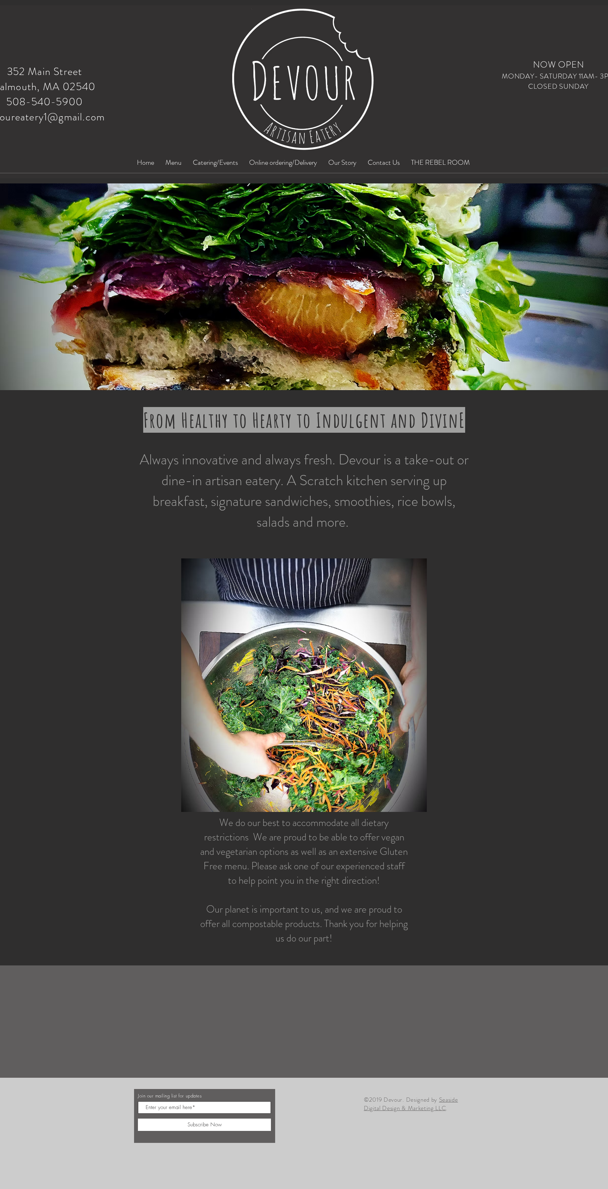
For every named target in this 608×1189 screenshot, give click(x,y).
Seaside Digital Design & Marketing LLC (411, 1103)
